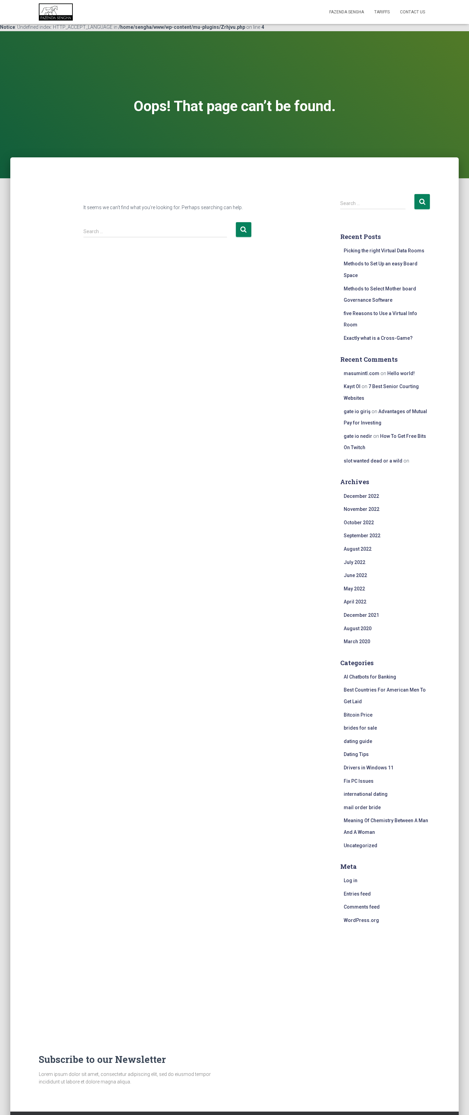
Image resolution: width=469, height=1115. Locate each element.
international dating (366, 794)
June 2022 (355, 575)
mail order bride (362, 807)
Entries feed (357, 894)
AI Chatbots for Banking (370, 677)
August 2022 (357, 549)
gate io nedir (358, 436)
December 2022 (361, 496)
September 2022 (362, 535)
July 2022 (354, 562)
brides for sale (360, 728)
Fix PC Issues (359, 781)
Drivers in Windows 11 (368, 767)
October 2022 (359, 522)
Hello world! (401, 373)
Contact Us (412, 12)
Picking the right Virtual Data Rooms (384, 250)
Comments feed (362, 907)
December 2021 (361, 615)
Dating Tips (356, 754)
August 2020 (357, 628)
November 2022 (361, 509)
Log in (350, 880)
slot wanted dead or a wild (373, 461)
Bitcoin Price (358, 715)
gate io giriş (357, 411)
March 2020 (357, 641)
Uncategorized (360, 845)
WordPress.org (361, 920)
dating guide (358, 741)
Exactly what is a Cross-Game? (378, 338)
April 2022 (355, 601)
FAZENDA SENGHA (346, 12)
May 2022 (354, 588)
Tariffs (382, 12)
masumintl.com (361, 373)
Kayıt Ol (352, 386)
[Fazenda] (56, 12)
